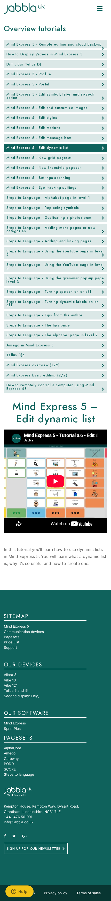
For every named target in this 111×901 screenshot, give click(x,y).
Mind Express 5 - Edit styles (31, 118)
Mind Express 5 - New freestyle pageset (43, 168)
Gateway (11, 759)
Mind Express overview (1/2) (33, 365)
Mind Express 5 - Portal (27, 84)
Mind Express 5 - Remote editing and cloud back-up (54, 44)
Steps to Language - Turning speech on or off (49, 292)
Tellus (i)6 (15, 355)
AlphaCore (12, 748)
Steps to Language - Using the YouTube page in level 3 (55, 266)
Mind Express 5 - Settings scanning (38, 178)
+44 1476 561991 (18, 817)
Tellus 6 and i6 (16, 690)
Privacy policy (55, 893)
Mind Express (15, 723)
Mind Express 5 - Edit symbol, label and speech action (50, 96)
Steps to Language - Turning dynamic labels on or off (52, 303)
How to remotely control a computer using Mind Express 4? (50, 387)
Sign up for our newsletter (33, 848)
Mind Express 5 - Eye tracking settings (41, 188)
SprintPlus (12, 728)
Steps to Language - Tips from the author (44, 315)
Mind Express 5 (16, 626)
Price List (11, 642)
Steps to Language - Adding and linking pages (49, 241)
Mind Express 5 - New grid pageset (39, 158)
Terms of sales (88, 893)
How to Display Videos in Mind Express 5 (44, 54)
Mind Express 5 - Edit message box (38, 138)
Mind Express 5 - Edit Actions (33, 128)
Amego (9, 753)
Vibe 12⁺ (10, 685)
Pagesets (11, 637)
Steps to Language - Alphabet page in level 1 (48, 198)
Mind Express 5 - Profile (28, 74)
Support (10, 647)
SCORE (10, 769)
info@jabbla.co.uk (18, 822)
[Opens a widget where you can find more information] (19, 891)
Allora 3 (10, 675)
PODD (9, 764)
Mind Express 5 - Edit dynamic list (37, 148)
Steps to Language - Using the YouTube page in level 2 (55, 253)
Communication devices (24, 632)
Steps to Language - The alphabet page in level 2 (52, 335)
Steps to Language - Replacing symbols (42, 208)
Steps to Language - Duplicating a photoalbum (48, 218)
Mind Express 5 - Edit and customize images (47, 108)
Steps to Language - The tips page (38, 325)
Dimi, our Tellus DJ (23, 64)
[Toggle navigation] (99, 8)
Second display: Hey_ (21, 696)
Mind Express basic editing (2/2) (36, 375)
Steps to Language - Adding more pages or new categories (50, 229)
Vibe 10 (10, 680)
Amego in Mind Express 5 (30, 345)
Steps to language (19, 774)
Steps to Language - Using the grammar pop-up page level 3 (55, 280)
